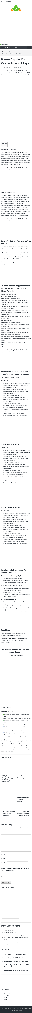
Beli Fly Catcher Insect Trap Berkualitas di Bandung (16, 937)
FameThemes (19, 1010)
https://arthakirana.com (7, 642)
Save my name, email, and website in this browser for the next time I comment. (15, 869)
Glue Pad (6, 995)
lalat (15, 156)
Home (3, 51)
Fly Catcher (26, 162)
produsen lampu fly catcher (7, 751)
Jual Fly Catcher (7, 745)
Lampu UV (6, 999)
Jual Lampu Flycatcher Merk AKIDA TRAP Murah (17, 961)
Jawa (7, 51)
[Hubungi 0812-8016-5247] (4, 44)
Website (3, 863)
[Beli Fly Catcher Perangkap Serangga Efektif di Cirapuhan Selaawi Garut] (8, 766)
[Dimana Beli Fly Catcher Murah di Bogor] (23, 766)
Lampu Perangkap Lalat (20, 747)
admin (19, 67)
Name (3, 854)
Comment (4, 833)
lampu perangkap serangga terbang (20, 749)
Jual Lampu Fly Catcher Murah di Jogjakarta (16, 970)
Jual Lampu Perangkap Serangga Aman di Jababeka (23, 799)
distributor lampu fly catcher (11, 743)
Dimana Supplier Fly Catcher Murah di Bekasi (16, 958)
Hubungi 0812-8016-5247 (9, 47)
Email (3, 858)
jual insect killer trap (16, 745)
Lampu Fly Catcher (5, 152)
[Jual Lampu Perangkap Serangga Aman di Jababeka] (23, 788)
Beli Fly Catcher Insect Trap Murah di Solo (15, 954)
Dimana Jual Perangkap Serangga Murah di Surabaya (23, 813)
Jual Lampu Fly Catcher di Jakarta (12, 935)
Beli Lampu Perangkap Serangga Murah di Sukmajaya (9, 813)
